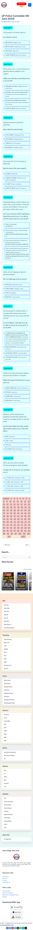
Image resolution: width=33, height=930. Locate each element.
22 (25, 504)
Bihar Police (7, 680)
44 (18, 513)
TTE (5, 786)
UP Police (6, 696)
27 (14, 507)
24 (4, 507)
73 (7, 525)
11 (14, 501)
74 (11, 525)
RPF (5, 780)
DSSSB (6, 649)
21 (21, 504)
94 (25, 531)
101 (24, 533)
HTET (5, 652)
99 (15, 533)
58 (11, 519)
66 (11, 522)
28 (18, 507)
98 (12, 533)
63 (29, 519)
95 (29, 531)
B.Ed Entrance (8, 639)
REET (5, 662)
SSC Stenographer (9, 627)
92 (18, 531)
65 (7, 522)
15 (29, 501)
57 (7, 519)
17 (7, 504)
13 (21, 501)
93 (22, 531)
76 (18, 525)
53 (22, 516)
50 (11, 516)
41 (7, 513)
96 (4, 533)
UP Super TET (7, 665)
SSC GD (6, 614)
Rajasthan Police (8, 693)
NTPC (5, 777)
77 (22, 525)
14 (25, 501)
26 (11, 507)
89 (7, 531)
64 (4, 522)
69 (22, 522)
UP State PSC (7, 839)
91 (14, 531)
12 (17, 501)
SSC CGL (6, 605)
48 (4, 516)
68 (18, 522)
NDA (5, 737)
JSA (5, 827)
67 (15, 522)
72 (4, 525)
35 (14, 510)
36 (18, 510)
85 (22, 528)
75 (14, 525)
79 (29, 525)
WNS (12, 925)
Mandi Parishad (8, 814)
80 (4, 528)
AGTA (5, 824)
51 (14, 516)
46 (25, 513)
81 (7, 528)
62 (25, 519)
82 (11, 528)
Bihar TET (6, 642)
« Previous (6, 498)
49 (7, 516)
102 (29, 533)
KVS (5, 655)
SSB (5, 740)
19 (14, 504)
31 (29, 507)
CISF (5, 727)
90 (11, 531)
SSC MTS (6, 621)
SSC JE (6, 618)
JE (4, 758)
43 (14, 513)
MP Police (6, 690)
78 (25, 525)
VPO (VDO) (7, 817)
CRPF (5, 730)
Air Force (6, 714)
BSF (5, 724)
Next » (23, 536)
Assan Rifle (7, 721)
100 (20, 533)
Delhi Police (7, 683)
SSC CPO (6, 611)
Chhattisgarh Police (9, 703)
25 (7, 507)
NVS (5, 659)
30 (25, 507)
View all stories (27, 569)
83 (14, 528)
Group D (6, 783)
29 (22, 507)
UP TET (6, 668)
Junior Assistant (8, 801)
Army (5, 718)
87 (29, 528)
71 (29, 522)
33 (7, 510)
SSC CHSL (6, 608)
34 (11, 510)
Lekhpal (6, 811)
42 (11, 513)
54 (25, 516)
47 (29, 513)
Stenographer (8, 821)
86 (25, 528)
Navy (5, 734)
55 (29, 516)
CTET (5, 646)
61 (22, 519)
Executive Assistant (9, 755)
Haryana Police (8, 686)
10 (10, 501)
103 (9, 536)
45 (22, 513)
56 (4, 519)
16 (4, 504)
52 (18, 516)
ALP (5, 770)
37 (22, 510)
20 (18, 504)
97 (8, 533)
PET (5, 798)
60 (18, 519)
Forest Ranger (8, 808)
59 (14, 519)
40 (4, 513)
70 (25, 522)
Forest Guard (7, 804)
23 (29, 504)
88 (4, 531)
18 (11, 504)
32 (4, 510)
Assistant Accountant (10, 752)
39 (29, 510)
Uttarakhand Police (9, 699)
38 (25, 510)
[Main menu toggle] (29, 5)
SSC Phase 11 (7, 624)
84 (18, 528)
